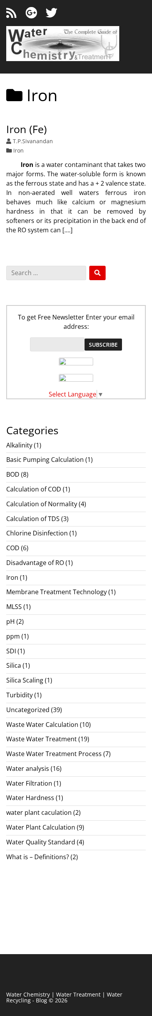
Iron (18, 150)
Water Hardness (30, 797)
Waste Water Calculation (42, 724)
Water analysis (27, 768)
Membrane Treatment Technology (56, 592)
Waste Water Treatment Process (54, 753)
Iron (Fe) (26, 129)
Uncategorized (27, 709)
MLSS (14, 606)
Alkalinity (19, 445)
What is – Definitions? (37, 857)
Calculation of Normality (41, 504)
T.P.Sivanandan (33, 141)
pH (10, 621)
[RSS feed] (11, 13)
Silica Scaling (24, 680)
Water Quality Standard (40, 842)
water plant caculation (39, 812)
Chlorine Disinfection (37, 533)
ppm (13, 636)
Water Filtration (29, 783)
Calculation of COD (33, 489)
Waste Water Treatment (41, 739)
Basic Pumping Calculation (45, 459)
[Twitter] (51, 13)
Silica (13, 665)
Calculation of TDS (33, 518)
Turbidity (19, 695)
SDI (11, 651)
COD (12, 548)
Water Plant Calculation (40, 827)
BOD (12, 474)
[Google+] (31, 13)
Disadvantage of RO (35, 562)
